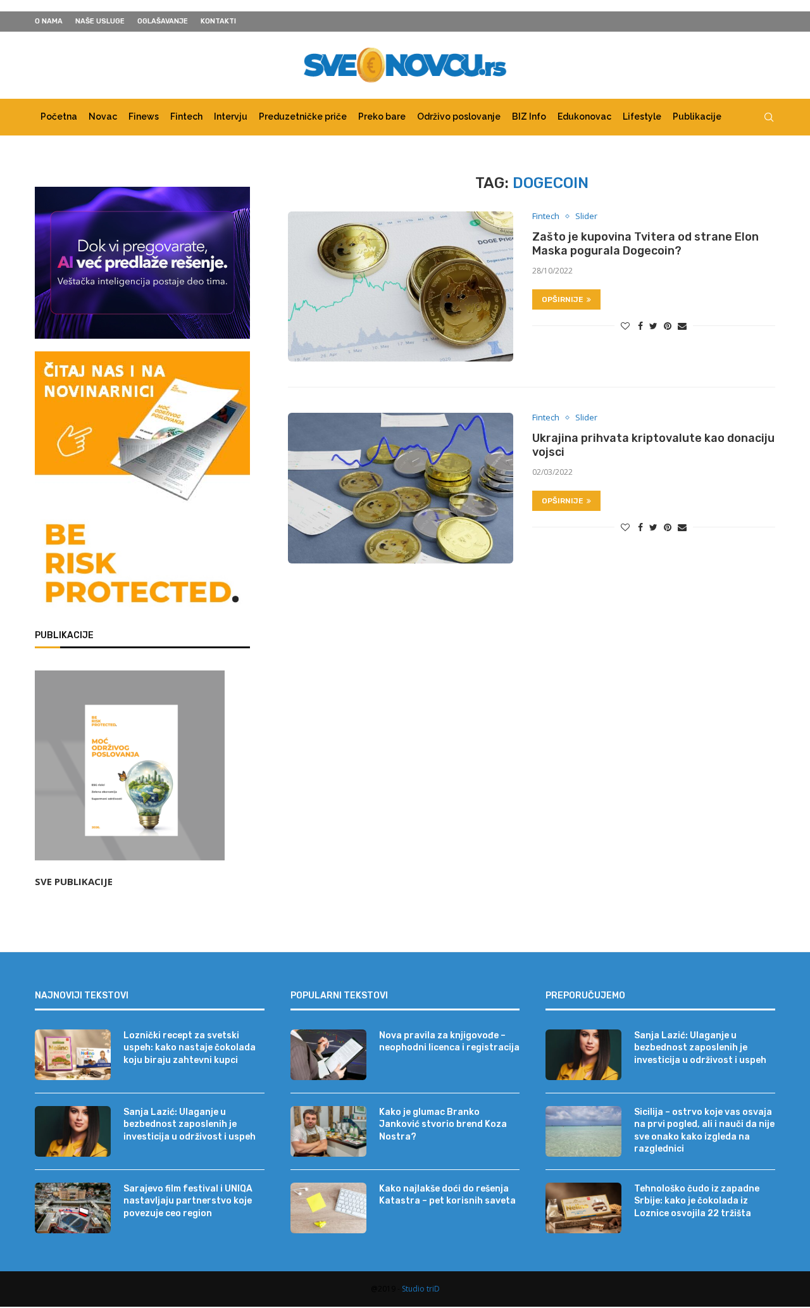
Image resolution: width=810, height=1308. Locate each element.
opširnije (562, 299)
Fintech (186, 116)
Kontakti (218, 21)
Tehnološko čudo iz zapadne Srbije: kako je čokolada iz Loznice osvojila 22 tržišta (696, 1201)
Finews (143, 116)
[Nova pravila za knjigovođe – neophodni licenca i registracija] (328, 1054)
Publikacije (697, 116)
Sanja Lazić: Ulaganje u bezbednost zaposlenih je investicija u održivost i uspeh (189, 1124)
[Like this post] (625, 326)
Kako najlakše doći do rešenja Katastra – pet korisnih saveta (447, 1195)
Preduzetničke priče (303, 116)
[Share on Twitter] (653, 326)
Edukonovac (584, 116)
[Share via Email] (682, 326)
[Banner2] (142, 263)
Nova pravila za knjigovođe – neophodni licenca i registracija (449, 1041)
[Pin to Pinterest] (667, 326)
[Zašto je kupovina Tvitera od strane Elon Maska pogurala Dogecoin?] (400, 286)
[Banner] (142, 566)
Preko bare (382, 116)
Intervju (230, 116)
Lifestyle (642, 116)
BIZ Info (529, 116)
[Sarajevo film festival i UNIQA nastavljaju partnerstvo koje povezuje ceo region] (73, 1208)
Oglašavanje (162, 21)
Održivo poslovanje (459, 116)
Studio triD (421, 1288)
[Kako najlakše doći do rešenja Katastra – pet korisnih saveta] (328, 1208)
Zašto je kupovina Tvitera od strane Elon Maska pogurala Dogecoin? (645, 244)
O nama (49, 21)
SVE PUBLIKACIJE (74, 881)
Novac (103, 116)
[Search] (769, 117)
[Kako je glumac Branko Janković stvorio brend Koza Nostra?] (328, 1131)
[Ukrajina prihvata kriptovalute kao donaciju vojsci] (400, 488)
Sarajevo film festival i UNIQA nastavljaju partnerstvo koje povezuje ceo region (187, 1201)
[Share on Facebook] (640, 326)
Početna (58, 116)
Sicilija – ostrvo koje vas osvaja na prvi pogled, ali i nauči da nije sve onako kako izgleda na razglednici (704, 1131)
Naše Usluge (100, 21)
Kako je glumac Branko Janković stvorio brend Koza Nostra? (443, 1124)
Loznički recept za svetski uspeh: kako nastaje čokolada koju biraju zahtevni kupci (189, 1048)
